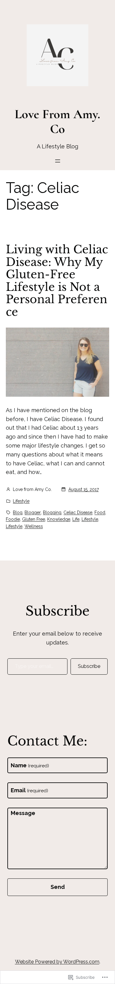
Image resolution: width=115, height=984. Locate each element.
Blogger (33, 512)
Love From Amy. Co (57, 121)
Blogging (52, 512)
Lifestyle (21, 501)
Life (75, 519)
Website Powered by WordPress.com (57, 962)
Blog (17, 512)
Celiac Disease (77, 512)
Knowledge (58, 519)
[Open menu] (57, 161)
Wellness (34, 526)
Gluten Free (33, 519)
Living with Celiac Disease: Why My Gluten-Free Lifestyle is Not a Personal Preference (57, 280)
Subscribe (89, 666)
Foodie (13, 519)
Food (99, 512)
